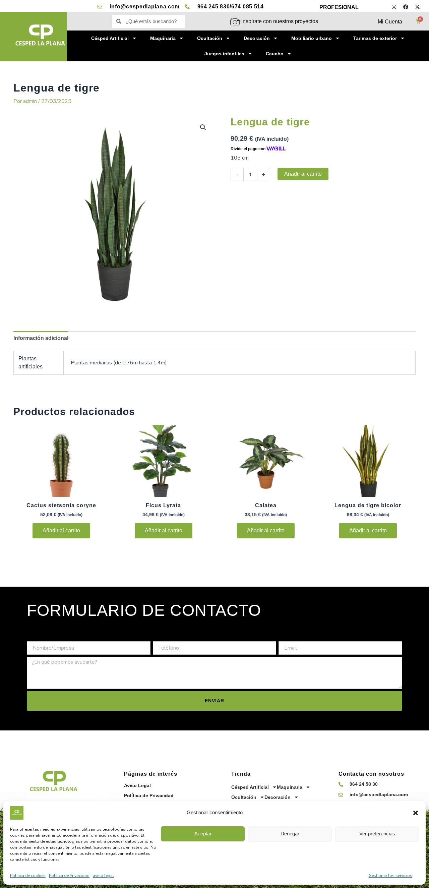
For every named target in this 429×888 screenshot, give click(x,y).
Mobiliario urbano (311, 38)
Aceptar (202, 833)
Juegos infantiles (224, 53)
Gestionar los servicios (390, 875)
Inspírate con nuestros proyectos (279, 21)
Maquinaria (163, 38)
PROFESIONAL (339, 7)
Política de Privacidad (69, 875)
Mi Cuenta (390, 21)
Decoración (257, 38)
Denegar (290, 833)
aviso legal (103, 875)
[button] (415, 813)
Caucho (275, 53)
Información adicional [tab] (40, 338)
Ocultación (209, 38)
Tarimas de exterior (375, 38)
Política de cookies (28, 875)
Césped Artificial (110, 38)
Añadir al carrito (303, 174)
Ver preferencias (377, 833)
